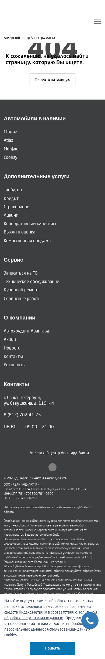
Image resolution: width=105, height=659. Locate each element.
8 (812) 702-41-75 (22, 415)
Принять (52, 648)
